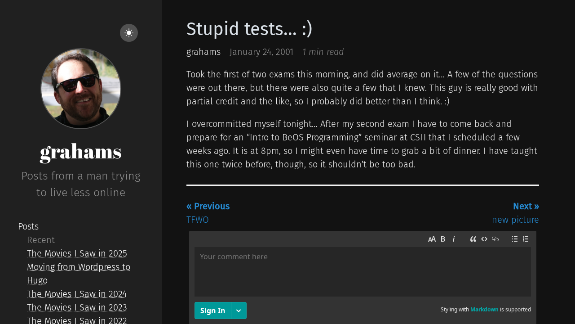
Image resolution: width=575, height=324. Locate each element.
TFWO (208, 213)
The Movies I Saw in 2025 (77, 253)
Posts (28, 226)
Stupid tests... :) (249, 29)
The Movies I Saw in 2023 (77, 307)
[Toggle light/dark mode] (129, 33)
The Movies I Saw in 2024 (77, 293)
